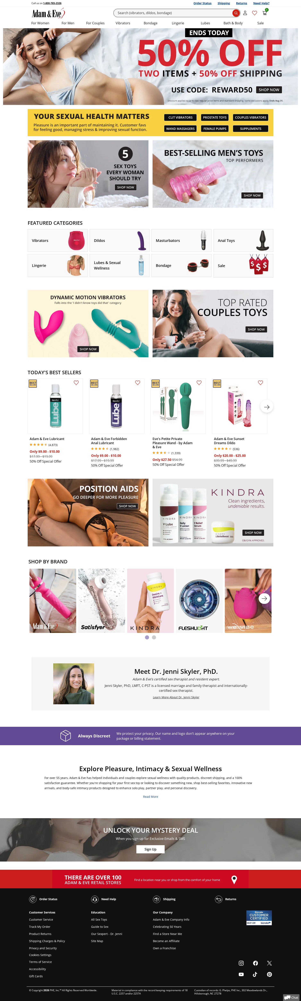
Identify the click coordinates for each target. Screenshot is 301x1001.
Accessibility (37, 969)
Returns (241, 3)
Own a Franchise (164, 948)
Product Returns (40, 934)
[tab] (147, 637)
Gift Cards (36, 976)
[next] (266, 406)
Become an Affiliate (166, 941)
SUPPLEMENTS (250, 129)
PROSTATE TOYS (214, 117)
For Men (68, 23)
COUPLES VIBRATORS (250, 117)
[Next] (264, 598)
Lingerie (178, 23)
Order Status (203, 3)
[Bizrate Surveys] (266, 923)
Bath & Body (233, 23)
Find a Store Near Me (167, 934)
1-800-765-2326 (52, 3)
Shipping (224, 3)
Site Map (97, 941)
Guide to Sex (99, 927)
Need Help (108, 899)
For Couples (95, 23)
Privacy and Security (43, 948)
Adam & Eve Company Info (171, 919)
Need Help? (261, 3)
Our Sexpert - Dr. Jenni (106, 934)
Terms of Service (40, 962)
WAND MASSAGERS (180, 129)
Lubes (205, 23)
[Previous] (36, 598)
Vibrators (123, 23)
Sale (260, 23)
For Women (40, 23)
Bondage (150, 23)
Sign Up (150, 849)
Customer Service (41, 919)
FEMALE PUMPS (215, 129)
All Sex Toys (99, 919)
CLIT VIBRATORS (180, 117)
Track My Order (39, 927)
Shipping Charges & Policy (47, 941)
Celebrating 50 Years (167, 927)
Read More (150, 797)
